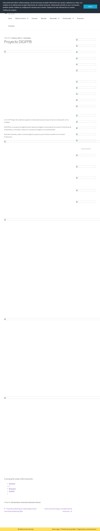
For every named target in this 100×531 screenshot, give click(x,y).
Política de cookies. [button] (10, 10)
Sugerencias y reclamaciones (86, 529)
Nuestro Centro (20, 18)
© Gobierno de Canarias (26, 529)
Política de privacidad (68, 529)
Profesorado (67, 18)
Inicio (10, 18)
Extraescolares (15, 502)
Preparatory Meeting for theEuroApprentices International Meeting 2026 (20, 510)
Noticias (43, 18)
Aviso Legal (56, 529)
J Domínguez (27, 38)
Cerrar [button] (90, 6)
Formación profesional (28, 502)
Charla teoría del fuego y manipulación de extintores (58, 510)
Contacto (11, 26)
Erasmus (35, 18)
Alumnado (53, 18)
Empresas (80, 18)
